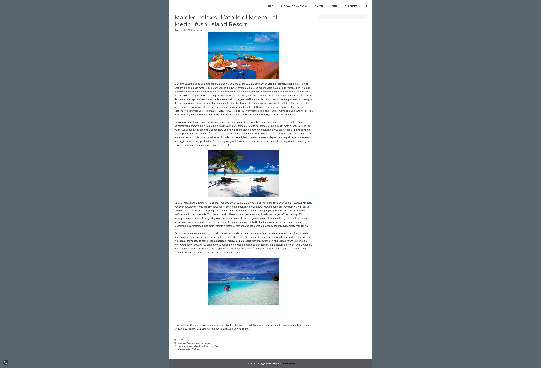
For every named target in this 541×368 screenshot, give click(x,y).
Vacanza (181, 343)
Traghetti (351, 6)
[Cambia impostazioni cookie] (5, 362)
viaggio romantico (202, 343)
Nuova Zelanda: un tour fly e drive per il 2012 (198, 346)
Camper (319, 6)
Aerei (270, 6)
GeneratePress (288, 363)
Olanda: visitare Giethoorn (189, 349)
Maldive (181, 340)
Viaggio (189, 343)
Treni (334, 6)
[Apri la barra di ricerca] (366, 6)
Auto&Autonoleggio (294, 6)
